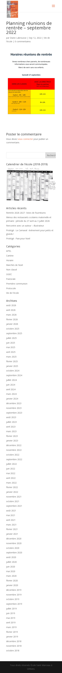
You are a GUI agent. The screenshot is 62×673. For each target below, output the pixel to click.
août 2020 (11, 557)
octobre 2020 (12, 548)
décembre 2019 (13, 589)
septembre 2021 (14, 505)
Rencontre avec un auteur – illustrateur (25, 225)
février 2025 (12, 361)
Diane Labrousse (18, 37)
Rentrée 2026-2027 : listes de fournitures (26, 212)
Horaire (9, 260)
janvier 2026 (12, 323)
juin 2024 (10, 384)
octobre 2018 (12, 650)
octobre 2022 (12, 454)
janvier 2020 (12, 585)
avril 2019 (10, 622)
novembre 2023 (14, 408)
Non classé (11, 269)
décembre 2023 (13, 403)
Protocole (11, 288)
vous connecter (25, 139)
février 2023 (12, 436)
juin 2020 (10, 566)
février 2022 (12, 487)
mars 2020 (11, 575)
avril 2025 (10, 352)
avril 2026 (10, 310)
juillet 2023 (11, 421)
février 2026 (12, 319)
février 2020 (12, 580)
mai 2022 (10, 473)
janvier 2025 (12, 366)
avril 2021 (10, 519)
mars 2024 (11, 393)
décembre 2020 (13, 538)
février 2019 (12, 631)
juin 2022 (10, 468)
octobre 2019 (12, 599)
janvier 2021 (12, 533)
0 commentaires (23, 41)
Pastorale (10, 279)
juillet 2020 (11, 561)
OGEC (9, 274)
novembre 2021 (14, 496)
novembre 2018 (14, 645)
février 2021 (12, 529)
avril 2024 (10, 389)
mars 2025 (11, 356)
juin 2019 (10, 613)
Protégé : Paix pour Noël (18, 238)
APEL (8, 250)
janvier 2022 (12, 491)
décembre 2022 (13, 445)
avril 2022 (10, 478)
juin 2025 (10, 342)
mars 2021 (11, 524)
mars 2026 (11, 314)
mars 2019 (11, 627)
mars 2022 (11, 482)
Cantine (10, 255)
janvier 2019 (12, 636)
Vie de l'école (12, 292)
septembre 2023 (14, 412)
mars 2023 (11, 431)
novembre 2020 (14, 543)
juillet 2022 (11, 463)
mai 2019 (10, 618)
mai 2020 (10, 571)
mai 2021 (10, 515)
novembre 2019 (14, 594)
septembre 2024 (14, 375)
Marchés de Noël (14, 265)
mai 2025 (10, 347)
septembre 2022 (14, 459)
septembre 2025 (14, 333)
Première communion (16, 283)
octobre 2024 (12, 370)
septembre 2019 (14, 603)
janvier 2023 (12, 440)
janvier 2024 (12, 398)
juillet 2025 (11, 338)
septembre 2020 (14, 552)
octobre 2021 (12, 501)
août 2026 (11, 305)
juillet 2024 (11, 380)
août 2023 (11, 417)
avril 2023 (10, 426)
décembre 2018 (13, 641)
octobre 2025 (12, 328)
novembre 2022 (14, 450)
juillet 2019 (11, 608)
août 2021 (11, 510)
